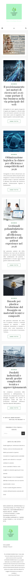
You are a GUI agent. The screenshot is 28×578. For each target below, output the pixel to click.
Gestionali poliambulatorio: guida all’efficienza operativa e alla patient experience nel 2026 (14, 236)
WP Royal (17, 575)
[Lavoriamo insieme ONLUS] (14, 11)
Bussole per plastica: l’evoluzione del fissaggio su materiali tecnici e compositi (14, 308)
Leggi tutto (14, 121)
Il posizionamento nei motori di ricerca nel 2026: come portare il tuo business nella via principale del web (14, 95)
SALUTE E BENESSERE (14, 36)
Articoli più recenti (16, 419)
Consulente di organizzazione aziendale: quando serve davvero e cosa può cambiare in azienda (13, 459)
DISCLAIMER (6, 545)
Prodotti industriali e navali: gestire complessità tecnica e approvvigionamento (15, 380)
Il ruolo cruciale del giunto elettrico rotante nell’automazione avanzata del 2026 (13, 491)
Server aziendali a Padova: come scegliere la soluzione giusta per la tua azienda (13, 470)
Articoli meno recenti (12, 417)
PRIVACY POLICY (7, 547)
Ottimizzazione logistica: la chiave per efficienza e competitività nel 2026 (14, 163)
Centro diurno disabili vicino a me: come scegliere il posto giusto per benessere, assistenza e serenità (14, 45)
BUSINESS (14, 84)
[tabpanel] (14, 44)
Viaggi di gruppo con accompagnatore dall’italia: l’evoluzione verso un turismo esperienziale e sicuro (13, 480)
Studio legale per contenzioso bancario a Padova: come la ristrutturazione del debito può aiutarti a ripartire (14, 449)
